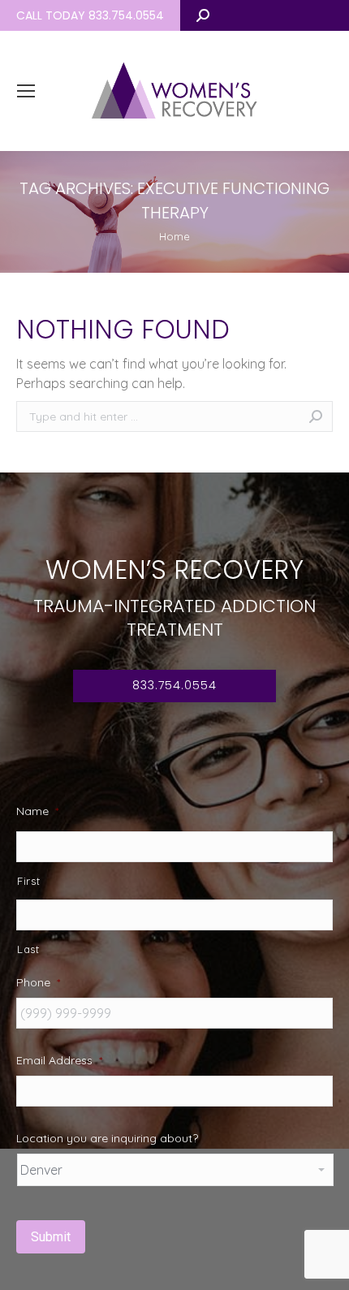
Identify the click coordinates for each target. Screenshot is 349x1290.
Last (28, 949)
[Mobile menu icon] (26, 91)
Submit (51, 1237)
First (28, 880)
